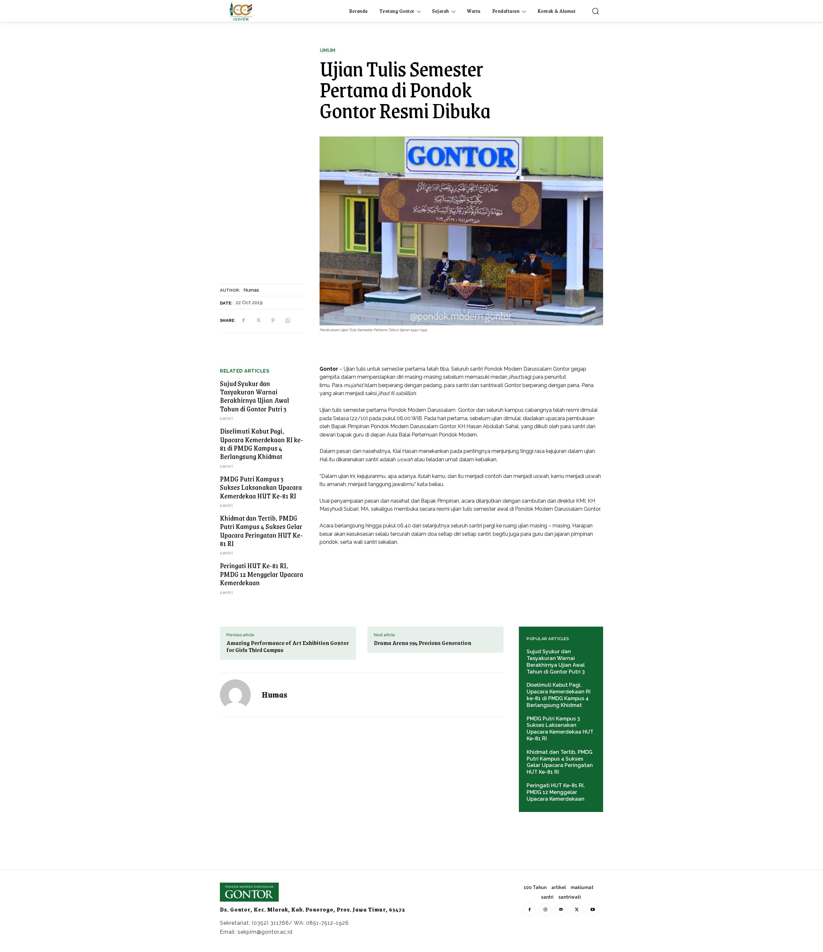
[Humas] (239, 694)
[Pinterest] (273, 320)
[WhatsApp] (287, 320)
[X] (258, 320)
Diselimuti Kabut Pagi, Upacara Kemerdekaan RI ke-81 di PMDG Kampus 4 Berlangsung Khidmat (261, 443)
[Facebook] (243, 320)
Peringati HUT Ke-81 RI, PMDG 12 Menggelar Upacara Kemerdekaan (261, 574)
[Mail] (561, 910)
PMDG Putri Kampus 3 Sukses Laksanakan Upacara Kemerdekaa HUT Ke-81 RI (261, 487)
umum (327, 50)
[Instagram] (545, 910)
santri (226, 418)
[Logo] (241, 11)
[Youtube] (592, 910)
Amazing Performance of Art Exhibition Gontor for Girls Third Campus (287, 646)
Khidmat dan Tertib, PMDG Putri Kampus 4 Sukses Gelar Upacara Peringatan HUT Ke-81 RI (261, 530)
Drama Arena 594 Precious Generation (422, 642)
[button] (595, 11)
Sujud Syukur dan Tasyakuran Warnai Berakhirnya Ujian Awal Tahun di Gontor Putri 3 (254, 396)
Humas (251, 290)
